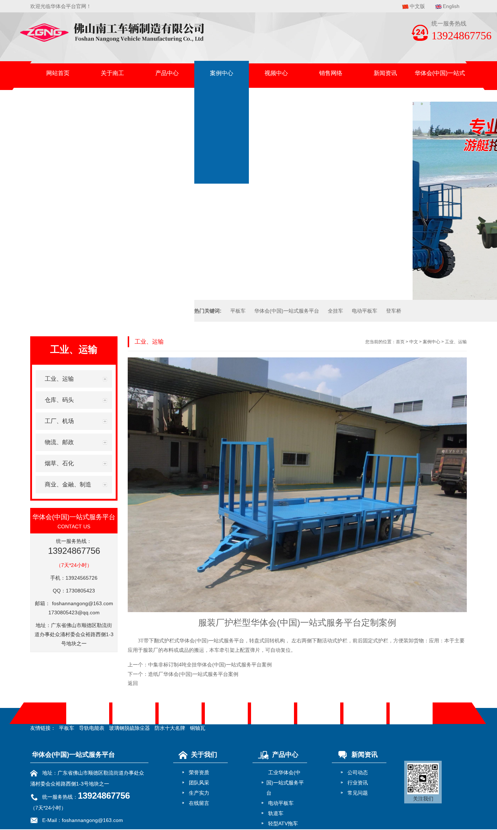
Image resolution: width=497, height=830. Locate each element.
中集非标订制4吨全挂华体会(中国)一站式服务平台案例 (210, 664)
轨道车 (275, 813)
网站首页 (57, 73)
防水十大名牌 (170, 728)
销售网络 (330, 73)
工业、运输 (456, 341)
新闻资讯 (385, 73)
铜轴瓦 (197, 728)
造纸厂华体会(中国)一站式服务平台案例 (193, 674)
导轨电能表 (91, 728)
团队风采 (199, 783)
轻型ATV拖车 (283, 823)
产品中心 (167, 73)
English (451, 6)
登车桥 (393, 311)
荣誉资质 (199, 772)
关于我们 (204, 754)
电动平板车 (364, 311)
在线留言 (199, 803)
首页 (400, 341)
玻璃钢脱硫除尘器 (129, 728)
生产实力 (199, 793)
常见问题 (357, 793)
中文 (413, 341)
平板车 (238, 311)
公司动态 (357, 772)
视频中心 (276, 73)
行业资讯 (357, 783)
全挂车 (335, 311)
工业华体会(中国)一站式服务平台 (285, 783)
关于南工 (112, 73)
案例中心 (221, 73)
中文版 (417, 6)
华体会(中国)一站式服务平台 (440, 77)
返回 (133, 683)
